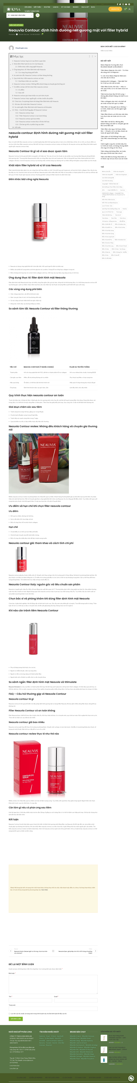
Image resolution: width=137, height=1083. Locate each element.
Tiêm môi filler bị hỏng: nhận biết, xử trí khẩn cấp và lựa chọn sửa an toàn (114, 158)
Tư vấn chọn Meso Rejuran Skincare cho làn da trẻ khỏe (113, 77)
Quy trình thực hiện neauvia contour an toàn (29, 78)
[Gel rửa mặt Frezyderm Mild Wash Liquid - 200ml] (104, 1049)
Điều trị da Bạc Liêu (120, 224)
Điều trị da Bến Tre (107, 227)
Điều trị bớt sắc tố (107, 224)
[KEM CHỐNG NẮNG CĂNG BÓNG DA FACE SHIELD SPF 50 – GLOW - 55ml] (104, 1060)
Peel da (125, 209)
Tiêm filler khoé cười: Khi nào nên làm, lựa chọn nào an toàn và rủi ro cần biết (114, 116)
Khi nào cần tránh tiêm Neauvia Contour (28, 104)
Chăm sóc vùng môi (118, 171)
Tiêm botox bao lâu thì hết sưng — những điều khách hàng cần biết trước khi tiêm (114, 96)
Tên (10, 996)
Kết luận (18, 127)
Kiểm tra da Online (106, 50)
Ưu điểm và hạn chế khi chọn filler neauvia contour (31, 87)
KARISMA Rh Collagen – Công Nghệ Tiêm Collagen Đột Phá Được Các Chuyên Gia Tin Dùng (113, 194)
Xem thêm (44, 890)
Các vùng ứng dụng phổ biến (28, 72)
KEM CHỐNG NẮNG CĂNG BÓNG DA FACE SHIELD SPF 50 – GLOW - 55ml (118, 1059)
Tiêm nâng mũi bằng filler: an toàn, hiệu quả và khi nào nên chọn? (113, 152)
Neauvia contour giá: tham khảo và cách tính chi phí (31, 95)
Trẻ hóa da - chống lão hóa (109, 221)
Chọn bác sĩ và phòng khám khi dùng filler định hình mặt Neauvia (36, 101)
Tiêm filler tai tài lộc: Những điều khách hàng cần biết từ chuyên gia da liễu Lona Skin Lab (114, 124)
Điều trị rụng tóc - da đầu (120, 252)
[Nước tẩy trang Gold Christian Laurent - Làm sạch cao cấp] (104, 1039)
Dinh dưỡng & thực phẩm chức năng (112, 187)
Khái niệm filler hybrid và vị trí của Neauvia (28, 64)
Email (56, 996)
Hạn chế (21, 93)
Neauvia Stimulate (14, 687)
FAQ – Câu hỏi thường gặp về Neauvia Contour (31, 110)
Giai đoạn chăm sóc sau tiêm (28, 81)
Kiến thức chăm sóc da (108, 199)
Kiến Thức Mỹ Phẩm (16, 25)
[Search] (38, 15)
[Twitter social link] (120, 4)
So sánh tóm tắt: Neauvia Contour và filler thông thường (33, 75)
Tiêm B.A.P (118, 215)
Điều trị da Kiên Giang (108, 233)
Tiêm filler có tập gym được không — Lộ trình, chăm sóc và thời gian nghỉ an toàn (114, 109)
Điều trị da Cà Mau (120, 227)
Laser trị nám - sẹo (107, 206)
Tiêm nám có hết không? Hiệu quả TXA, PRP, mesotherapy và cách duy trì (114, 138)
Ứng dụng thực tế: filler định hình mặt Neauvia (30, 69)
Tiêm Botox (105, 218)
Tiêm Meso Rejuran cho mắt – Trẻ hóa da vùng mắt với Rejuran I (114, 71)
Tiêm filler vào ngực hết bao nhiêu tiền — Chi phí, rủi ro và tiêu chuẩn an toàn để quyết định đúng (114, 131)
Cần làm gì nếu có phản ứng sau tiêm (31, 124)
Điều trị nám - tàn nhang (118, 249)
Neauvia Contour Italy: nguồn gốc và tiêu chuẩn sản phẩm (33, 98)
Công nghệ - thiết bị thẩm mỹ (110, 184)
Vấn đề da (122, 221)
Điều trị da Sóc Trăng (107, 243)
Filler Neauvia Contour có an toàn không (33, 116)
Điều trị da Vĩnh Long (107, 246)
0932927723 (115, 9)
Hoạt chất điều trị (113, 190)
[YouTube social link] (126, 4)
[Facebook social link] (117, 4)
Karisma (122, 190)
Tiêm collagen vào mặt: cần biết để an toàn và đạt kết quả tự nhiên (113, 102)
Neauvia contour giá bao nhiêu (29, 119)
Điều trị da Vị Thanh (121, 246)
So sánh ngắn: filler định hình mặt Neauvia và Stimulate (33, 107)
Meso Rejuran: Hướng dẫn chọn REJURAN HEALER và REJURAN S (112, 66)
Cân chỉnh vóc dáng (107, 180)
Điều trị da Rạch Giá (120, 239)
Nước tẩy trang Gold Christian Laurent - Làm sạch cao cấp (117, 1038)
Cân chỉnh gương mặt (108, 177)
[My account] (130, 9)
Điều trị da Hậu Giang (108, 230)
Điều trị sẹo (105, 255)
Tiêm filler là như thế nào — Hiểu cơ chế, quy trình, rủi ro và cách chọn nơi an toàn (114, 89)
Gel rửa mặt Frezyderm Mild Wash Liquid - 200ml (118, 1048)
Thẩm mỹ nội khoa (107, 215)
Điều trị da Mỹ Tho (107, 239)
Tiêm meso (123, 218)
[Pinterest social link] (129, 4)
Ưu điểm (21, 90)
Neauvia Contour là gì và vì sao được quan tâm (30, 61)
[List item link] (22, 1065)
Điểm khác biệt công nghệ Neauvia (30, 67)
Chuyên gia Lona (21, 48)
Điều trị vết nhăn (107, 258)
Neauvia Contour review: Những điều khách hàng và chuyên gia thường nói (39, 84)
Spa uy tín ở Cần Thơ (107, 212)
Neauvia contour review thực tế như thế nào (34, 121)
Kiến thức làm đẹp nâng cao (110, 202)
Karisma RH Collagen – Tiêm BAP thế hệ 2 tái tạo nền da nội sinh (114, 82)
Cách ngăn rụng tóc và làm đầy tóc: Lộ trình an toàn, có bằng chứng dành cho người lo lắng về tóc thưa (114, 146)
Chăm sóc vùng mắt (107, 174)
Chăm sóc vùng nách (121, 174)
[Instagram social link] (123, 4)
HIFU (103, 190)
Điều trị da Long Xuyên (108, 236)
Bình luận (12, 973)
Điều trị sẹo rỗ (115, 255)
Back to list (53, 951)
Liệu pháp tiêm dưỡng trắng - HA (111, 209)
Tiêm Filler (114, 218)
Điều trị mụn (105, 249)
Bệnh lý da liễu (106, 171)
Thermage (119, 212)
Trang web (12, 1005)
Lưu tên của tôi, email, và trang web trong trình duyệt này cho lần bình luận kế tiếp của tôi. (39, 1013)
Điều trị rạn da (106, 252)
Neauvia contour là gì (26, 113)
